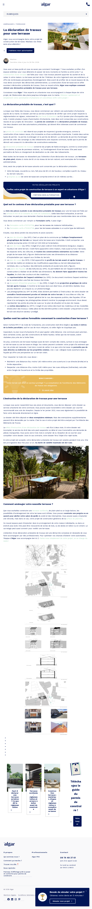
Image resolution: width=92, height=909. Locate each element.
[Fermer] (86, 891)
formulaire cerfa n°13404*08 (22, 228)
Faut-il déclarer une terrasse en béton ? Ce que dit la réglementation (15, 799)
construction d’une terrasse (15, 75)
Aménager (8, 24)
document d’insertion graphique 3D (24, 283)
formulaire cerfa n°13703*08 (22, 225)
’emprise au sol (14, 177)
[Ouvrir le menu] (3, 4)
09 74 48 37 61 (68, 857)
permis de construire (14, 132)
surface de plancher (74, 519)
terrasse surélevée (40, 511)
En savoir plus (48, 390)
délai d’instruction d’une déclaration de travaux (26, 428)
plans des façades (18, 269)
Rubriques (12, 14)
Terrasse (20, 24)
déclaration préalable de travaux (19, 147)
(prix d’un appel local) (68, 861)
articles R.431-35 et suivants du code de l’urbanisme (28, 214)
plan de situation (17, 237)
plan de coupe (15, 260)
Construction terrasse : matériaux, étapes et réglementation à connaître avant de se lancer (52, 801)
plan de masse (16, 246)
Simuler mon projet (61, 901)
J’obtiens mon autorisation (20, 50)
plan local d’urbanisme (47, 116)
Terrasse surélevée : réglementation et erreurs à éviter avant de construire (33, 800)
